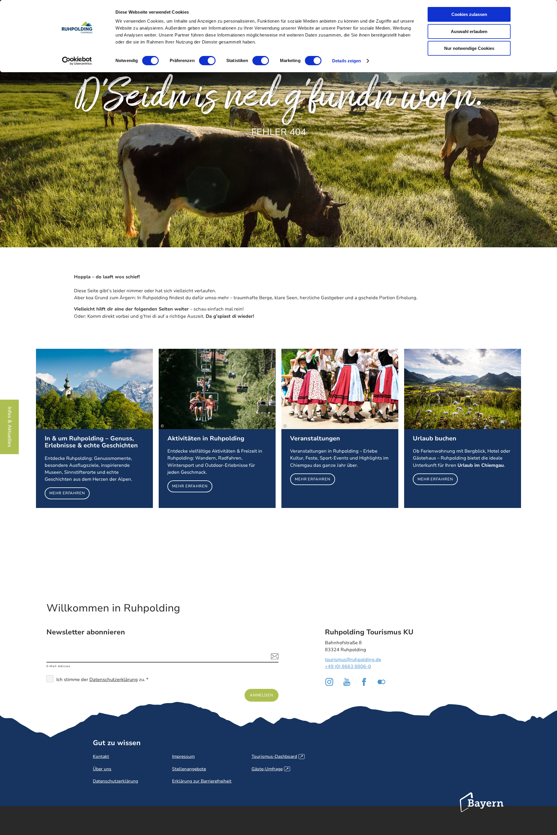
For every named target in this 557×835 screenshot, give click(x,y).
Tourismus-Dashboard (277, 756)
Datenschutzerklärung (113, 679)
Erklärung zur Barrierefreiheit (202, 781)
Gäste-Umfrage (270, 769)
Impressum (183, 756)
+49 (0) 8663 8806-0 (348, 666)
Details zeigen (346, 60)
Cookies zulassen (469, 14)
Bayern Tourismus (481, 810)
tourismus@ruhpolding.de (353, 659)
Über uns (102, 769)
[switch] (207, 60)
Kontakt (101, 756)
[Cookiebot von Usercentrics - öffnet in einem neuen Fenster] (77, 61)
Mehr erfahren (94, 428)
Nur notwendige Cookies (469, 48)
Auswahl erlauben (469, 31)
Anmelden (261, 695)
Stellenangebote (189, 769)
